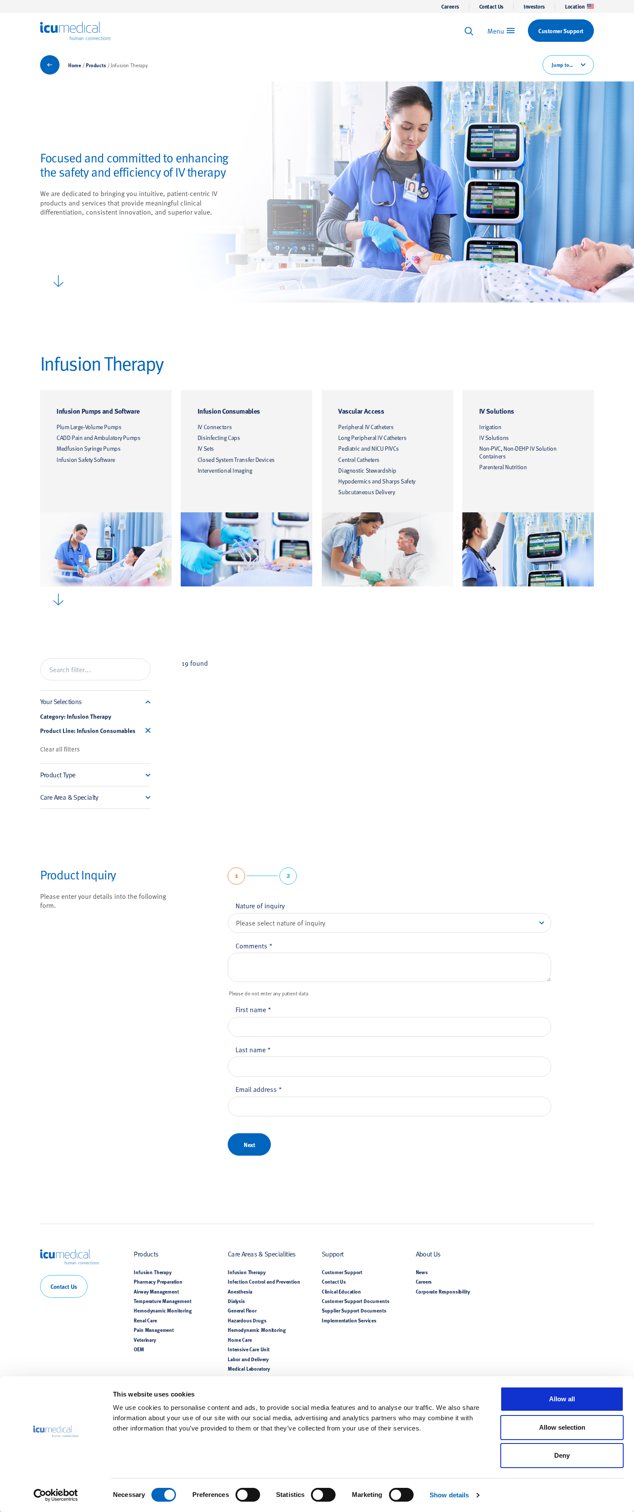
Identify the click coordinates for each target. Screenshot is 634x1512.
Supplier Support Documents (354, 1310)
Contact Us (491, 6)
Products (96, 65)
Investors (534, 6)
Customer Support (342, 1272)
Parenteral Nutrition (503, 467)
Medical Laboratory (249, 1368)
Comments (254, 945)
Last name (253, 1049)
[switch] (247, 1495)
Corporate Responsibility (443, 1291)
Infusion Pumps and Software (97, 411)
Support (333, 1254)
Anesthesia (240, 1291)
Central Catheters (359, 459)
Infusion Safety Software (85, 459)
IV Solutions (496, 411)
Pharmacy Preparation (158, 1281)
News (422, 1272)
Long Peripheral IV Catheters (372, 437)
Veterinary (145, 1340)
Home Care (239, 1340)
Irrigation (490, 427)
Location (574, 6)
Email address (258, 1089)
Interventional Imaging (225, 470)
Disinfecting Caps (219, 437)
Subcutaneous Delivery (366, 492)
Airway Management (156, 1291)
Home (74, 65)
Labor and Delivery (248, 1359)
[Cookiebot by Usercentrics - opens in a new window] (56, 1495)
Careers (450, 6)
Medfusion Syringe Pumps (88, 448)
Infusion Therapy (152, 1272)
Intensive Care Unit (249, 1349)
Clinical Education (341, 1291)
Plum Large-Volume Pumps (88, 427)
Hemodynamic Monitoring (162, 1310)
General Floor (242, 1310)
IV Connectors (215, 427)
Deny (562, 1455)
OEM (139, 1349)
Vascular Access (361, 411)
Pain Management (153, 1330)
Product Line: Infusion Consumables (87, 731)
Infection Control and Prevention (264, 1281)
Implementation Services (349, 1320)
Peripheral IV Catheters (365, 427)
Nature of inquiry (260, 905)
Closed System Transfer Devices (236, 459)
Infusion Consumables (229, 411)
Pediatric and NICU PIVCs (368, 448)
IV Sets (206, 448)
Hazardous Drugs (247, 1320)
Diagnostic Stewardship (367, 470)
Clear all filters (60, 749)
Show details (449, 1495)
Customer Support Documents (355, 1301)
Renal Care (145, 1320)
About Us (428, 1254)
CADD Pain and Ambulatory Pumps (98, 437)
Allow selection (562, 1427)
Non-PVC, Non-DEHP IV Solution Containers (517, 452)
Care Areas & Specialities (262, 1254)
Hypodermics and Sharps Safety (376, 481)
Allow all (562, 1399)
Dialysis (236, 1301)
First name (253, 1009)
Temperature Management (162, 1301)
